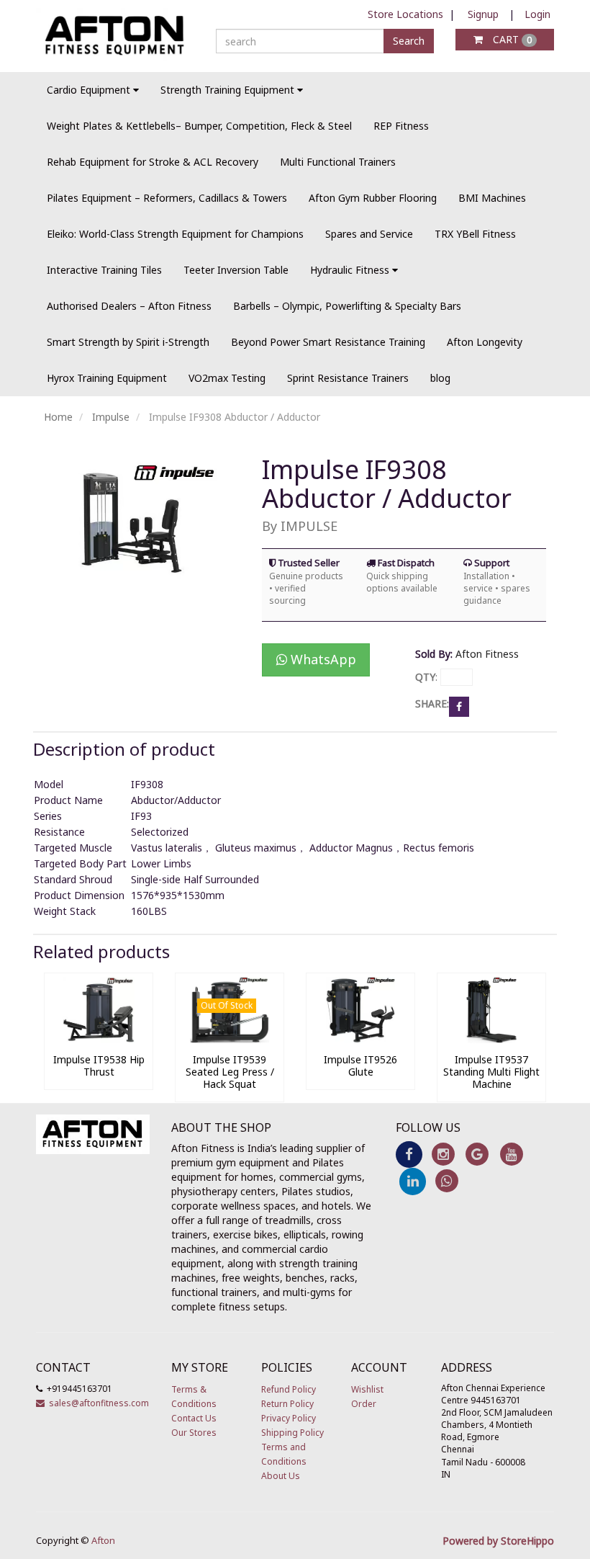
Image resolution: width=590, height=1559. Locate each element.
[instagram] (443, 1154)
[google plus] (477, 1154)
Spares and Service (369, 234)
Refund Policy (288, 1389)
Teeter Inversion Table (236, 270)
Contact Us (194, 1418)
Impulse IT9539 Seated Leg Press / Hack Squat (230, 1072)
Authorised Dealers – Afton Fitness (129, 306)
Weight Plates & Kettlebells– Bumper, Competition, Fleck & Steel (199, 126)
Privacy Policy (288, 1418)
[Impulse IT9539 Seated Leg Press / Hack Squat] (229, 1039)
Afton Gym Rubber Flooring (373, 198)
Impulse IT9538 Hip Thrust (99, 1065)
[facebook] (409, 1154)
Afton (103, 1540)
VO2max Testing (227, 378)
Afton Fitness (487, 654)
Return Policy (287, 1404)
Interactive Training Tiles (104, 270)
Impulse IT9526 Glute (360, 1065)
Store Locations (405, 14)
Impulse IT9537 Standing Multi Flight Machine (491, 1072)
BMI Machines (492, 198)
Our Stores (194, 1432)
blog (440, 378)
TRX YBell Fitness (475, 234)
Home (58, 417)
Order (363, 1404)
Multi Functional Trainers (338, 162)
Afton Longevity (484, 342)
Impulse (111, 417)
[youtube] (511, 1154)
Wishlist (367, 1389)
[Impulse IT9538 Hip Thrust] (98, 1039)
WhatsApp (321, 659)
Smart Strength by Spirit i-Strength (128, 342)
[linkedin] (412, 1180)
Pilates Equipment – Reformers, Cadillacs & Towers (167, 198)
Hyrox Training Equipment (107, 378)
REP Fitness (401, 126)
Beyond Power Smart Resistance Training (328, 342)
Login (537, 14)
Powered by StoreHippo (498, 1540)
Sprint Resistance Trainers (348, 378)
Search (409, 41)
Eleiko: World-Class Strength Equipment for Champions (175, 234)
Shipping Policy (292, 1432)
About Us (280, 1476)
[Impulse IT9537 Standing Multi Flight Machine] (491, 1039)
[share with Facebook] (459, 706)
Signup (483, 14)
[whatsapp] (446, 1180)
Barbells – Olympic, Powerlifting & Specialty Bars (347, 306)
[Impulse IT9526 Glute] (360, 1039)
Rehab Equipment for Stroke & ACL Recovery (152, 162)
